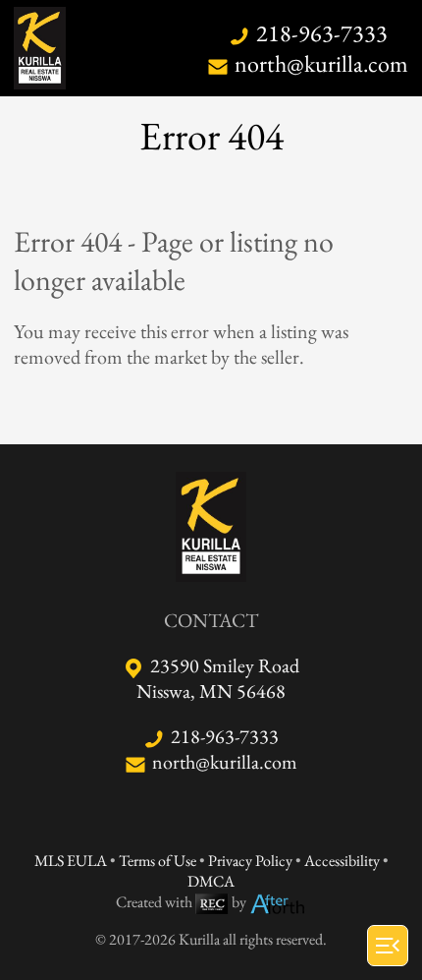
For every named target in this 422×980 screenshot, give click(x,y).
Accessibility (342, 860)
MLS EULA (70, 860)
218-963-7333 (322, 33)
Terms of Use (157, 860)
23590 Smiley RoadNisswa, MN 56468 (217, 678)
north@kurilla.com (321, 63)
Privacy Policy (250, 860)
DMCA (211, 881)
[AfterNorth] (277, 902)
